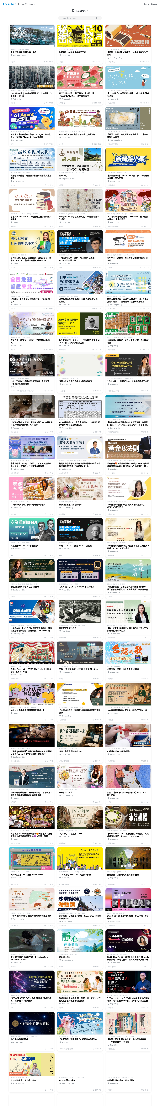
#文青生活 (111, 62)
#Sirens (13, 967)
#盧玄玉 (14, 350)
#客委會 (62, 103)
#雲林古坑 (14, 925)
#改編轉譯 (111, 925)
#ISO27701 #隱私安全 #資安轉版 (22, 391)
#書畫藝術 (111, 1049)
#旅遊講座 (111, 884)
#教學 (13, 596)
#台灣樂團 (14, 884)
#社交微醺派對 (16, 761)
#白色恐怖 (111, 308)
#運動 (110, 267)
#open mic (15, 679)
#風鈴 (61, 226)
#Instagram (112, 967)
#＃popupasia (64, 884)
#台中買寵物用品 (113, 226)
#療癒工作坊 (15, 473)
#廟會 (61, 62)
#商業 (13, 555)
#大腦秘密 (111, 555)
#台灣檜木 (62, 638)
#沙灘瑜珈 (62, 925)
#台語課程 (111, 103)
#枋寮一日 (14, 62)
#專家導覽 (111, 350)
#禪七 (61, 185)
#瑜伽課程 (14, 432)
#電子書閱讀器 (64, 761)
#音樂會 (62, 391)
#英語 (13, 267)
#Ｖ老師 (14, 514)
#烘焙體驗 (111, 843)
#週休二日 (111, 514)
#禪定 (61, 967)
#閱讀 (110, 596)
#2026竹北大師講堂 (66, 1049)
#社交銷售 (111, 473)
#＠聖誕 (62, 514)
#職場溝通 (111, 638)
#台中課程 (14, 638)
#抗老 (13, 185)
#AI (12, 144)
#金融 (61, 679)
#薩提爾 (14, 226)
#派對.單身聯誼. (16, 843)
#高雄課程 (111, 185)
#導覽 (13, 103)
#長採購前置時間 (113, 432)
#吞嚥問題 (111, 761)
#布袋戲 (110, 679)
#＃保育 (110, 1008)
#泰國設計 (62, 350)
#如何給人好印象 (113, 391)
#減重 (61, 1008)
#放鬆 (110, 1090)
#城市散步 (62, 843)
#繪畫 (110, 802)
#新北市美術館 (113, 144)
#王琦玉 (14, 802)
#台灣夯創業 (63, 473)
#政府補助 (62, 720)
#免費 (61, 144)
